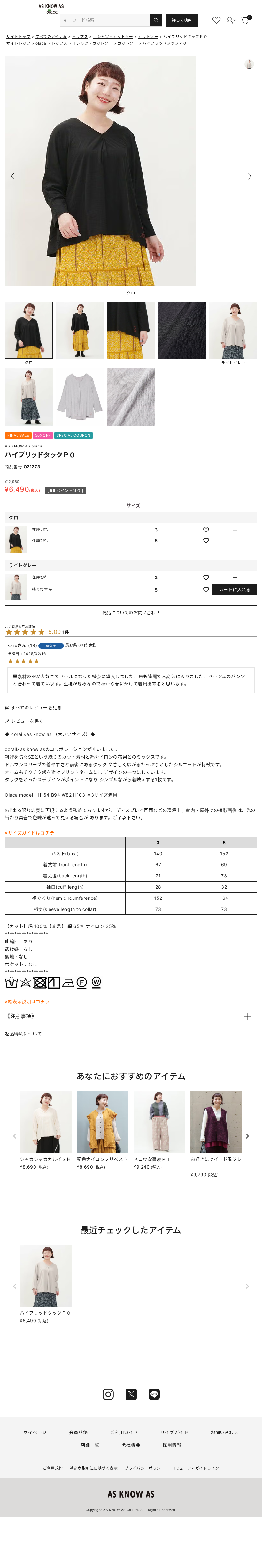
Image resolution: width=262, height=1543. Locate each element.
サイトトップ (18, 36)
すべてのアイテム (51, 36)
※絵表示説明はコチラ (27, 1001)
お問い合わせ (224, 1432)
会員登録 (78, 1432)
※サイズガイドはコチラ (29, 833)
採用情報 (172, 1445)
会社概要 (131, 1445)
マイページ (35, 1432)
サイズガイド (174, 1432)
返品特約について (23, 1033)
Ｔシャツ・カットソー (113, 36)
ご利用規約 (53, 1468)
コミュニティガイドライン (195, 1468)
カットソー (148, 36)
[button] (249, 176)
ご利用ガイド (124, 1432)
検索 (155, 20)
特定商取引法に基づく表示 (94, 1468)
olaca (40, 43)
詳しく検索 (182, 20)
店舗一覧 (90, 1445)
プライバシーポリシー (145, 1468)
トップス (80, 36)
